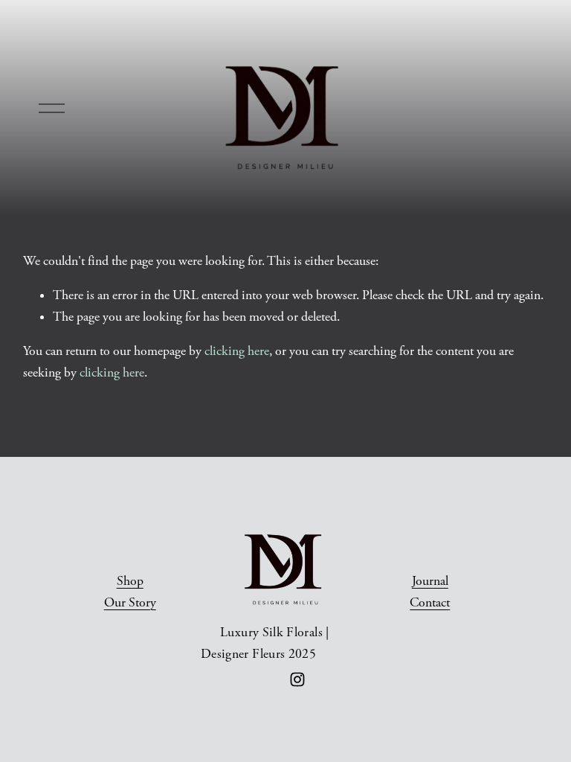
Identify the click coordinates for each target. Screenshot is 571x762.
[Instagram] (297, 679)
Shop (130, 581)
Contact (430, 603)
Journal (430, 581)
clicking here (236, 351)
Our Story (130, 603)
